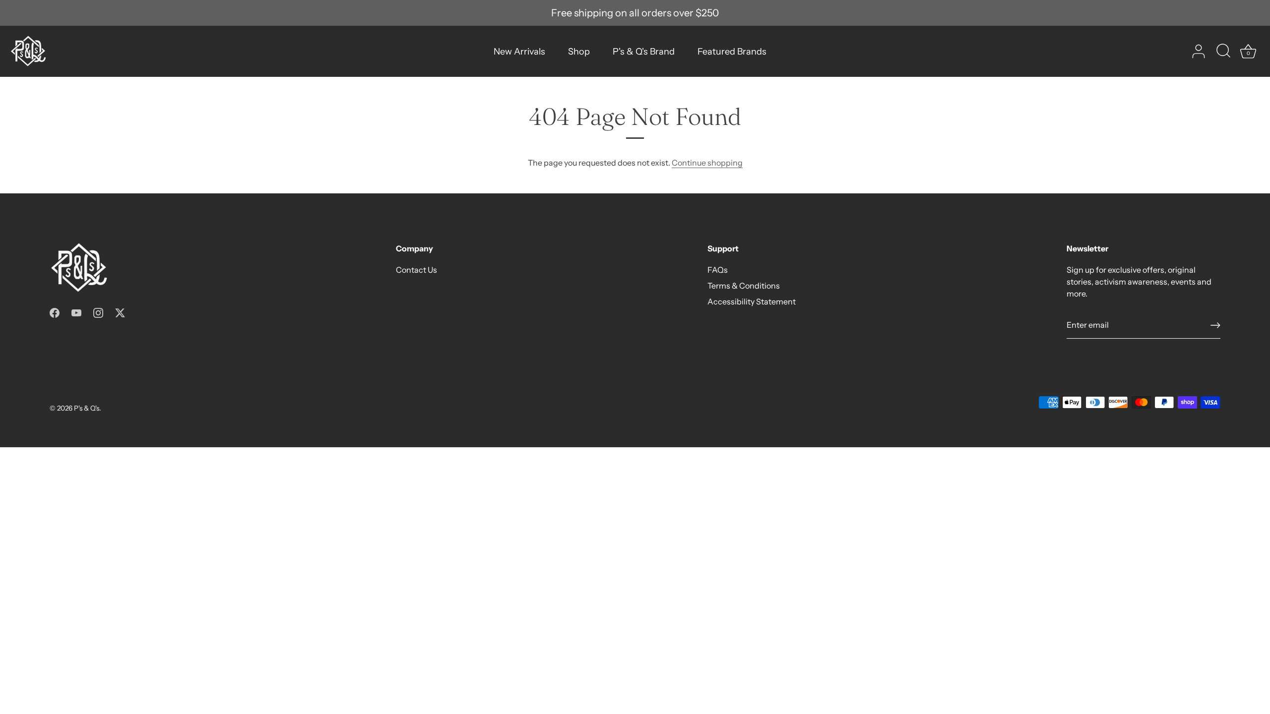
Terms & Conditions (743, 286)
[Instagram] (98, 312)
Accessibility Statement (751, 301)
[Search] (1223, 51)
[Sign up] (1215, 325)
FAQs (717, 270)
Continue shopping (707, 163)
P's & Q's (86, 408)
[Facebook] (55, 312)
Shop (579, 51)
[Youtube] (76, 312)
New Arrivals (519, 51)
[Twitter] (120, 312)
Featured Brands (732, 51)
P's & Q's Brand (644, 51)
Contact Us (416, 270)
